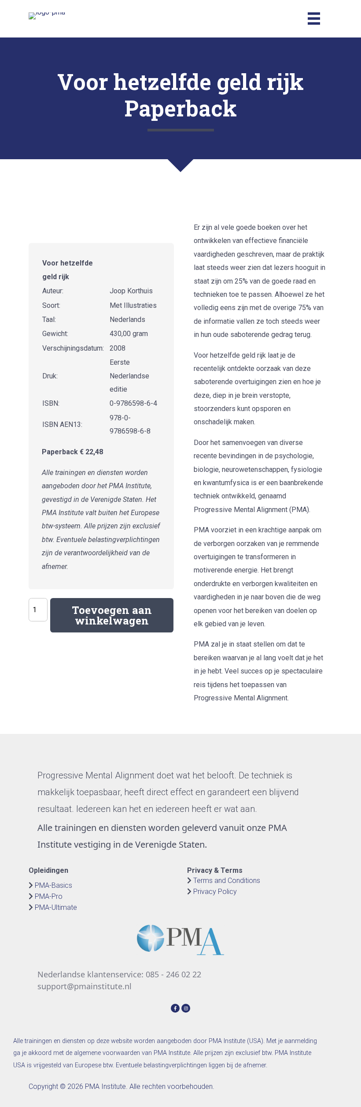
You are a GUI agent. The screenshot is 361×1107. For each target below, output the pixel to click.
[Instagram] (185, 1007)
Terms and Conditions (226, 880)
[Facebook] (176, 1007)
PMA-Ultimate (56, 907)
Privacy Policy (215, 891)
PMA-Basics (53, 885)
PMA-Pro (49, 896)
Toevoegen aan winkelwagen (112, 615)
